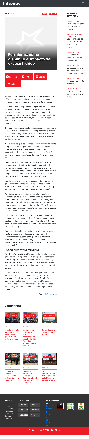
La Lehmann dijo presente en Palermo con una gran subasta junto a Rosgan (12, 334)
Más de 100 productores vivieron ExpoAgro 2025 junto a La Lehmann (30, 377)
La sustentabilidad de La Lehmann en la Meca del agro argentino (48, 375)
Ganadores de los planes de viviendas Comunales (75, 57)
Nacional (52, 14)
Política (76, 52)
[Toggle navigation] (83, 3)
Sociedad (76, 21)
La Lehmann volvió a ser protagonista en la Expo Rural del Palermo (12, 375)
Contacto (8, 418)
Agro (45, 14)
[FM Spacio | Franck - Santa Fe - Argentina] (11, 3)
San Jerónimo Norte (74, 34)
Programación (10, 411)
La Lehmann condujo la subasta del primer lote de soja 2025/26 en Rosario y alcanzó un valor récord (30, 338)
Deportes (24, 415)
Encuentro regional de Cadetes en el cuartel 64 (75, 26)
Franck (69, 21)
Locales (23, 404)
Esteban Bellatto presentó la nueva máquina (75, 94)
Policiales (35, 410)
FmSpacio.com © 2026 (39, 430)
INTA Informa (51, 294)
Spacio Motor (78, 89)
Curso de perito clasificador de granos (48, 332)
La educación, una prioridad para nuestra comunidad (75, 71)
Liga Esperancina (73, 36)
